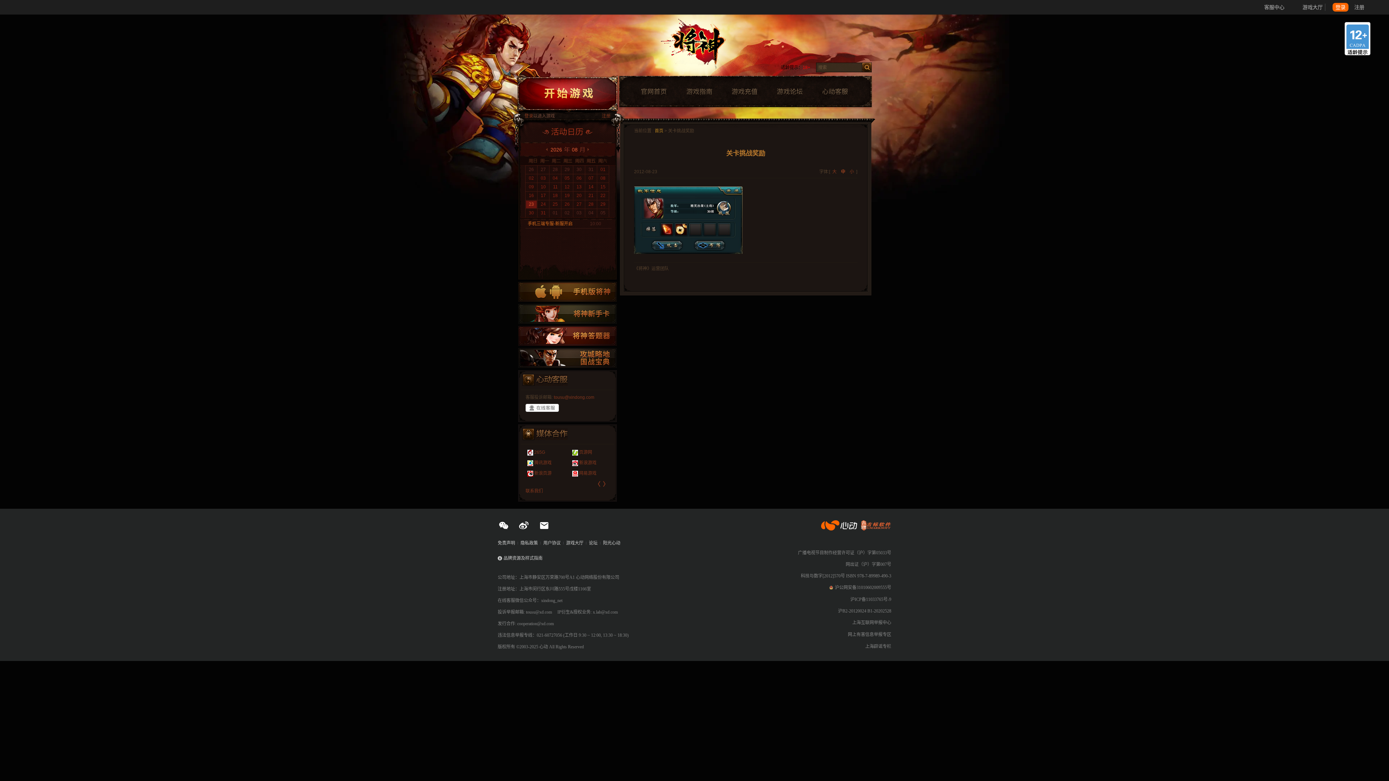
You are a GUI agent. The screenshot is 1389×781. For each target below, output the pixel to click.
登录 (1340, 7)
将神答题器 (567, 336)
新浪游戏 (554, 462)
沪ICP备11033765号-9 (870, 599)
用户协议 (552, 543)
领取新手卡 (567, 314)
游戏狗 (590, 473)
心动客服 (835, 92)
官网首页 (653, 92)
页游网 (551, 452)
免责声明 (506, 543)
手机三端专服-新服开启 (550, 223)
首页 (659, 130)
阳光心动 (611, 543)
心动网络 (32, 7)
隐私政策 (529, 543)
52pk (589, 452)
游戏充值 (744, 92)
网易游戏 (554, 473)
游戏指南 (699, 92)
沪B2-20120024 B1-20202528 (864, 611)
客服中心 (1274, 7)
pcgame (592, 462)
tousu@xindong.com (574, 397)
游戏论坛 (790, 92)
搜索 (867, 67)
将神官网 (701, 47)
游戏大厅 (1313, 7)
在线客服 (542, 408)
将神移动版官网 (567, 292)
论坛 (593, 543)
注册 (1359, 7)
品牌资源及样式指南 (523, 558)
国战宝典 (567, 358)
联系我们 (534, 491)
